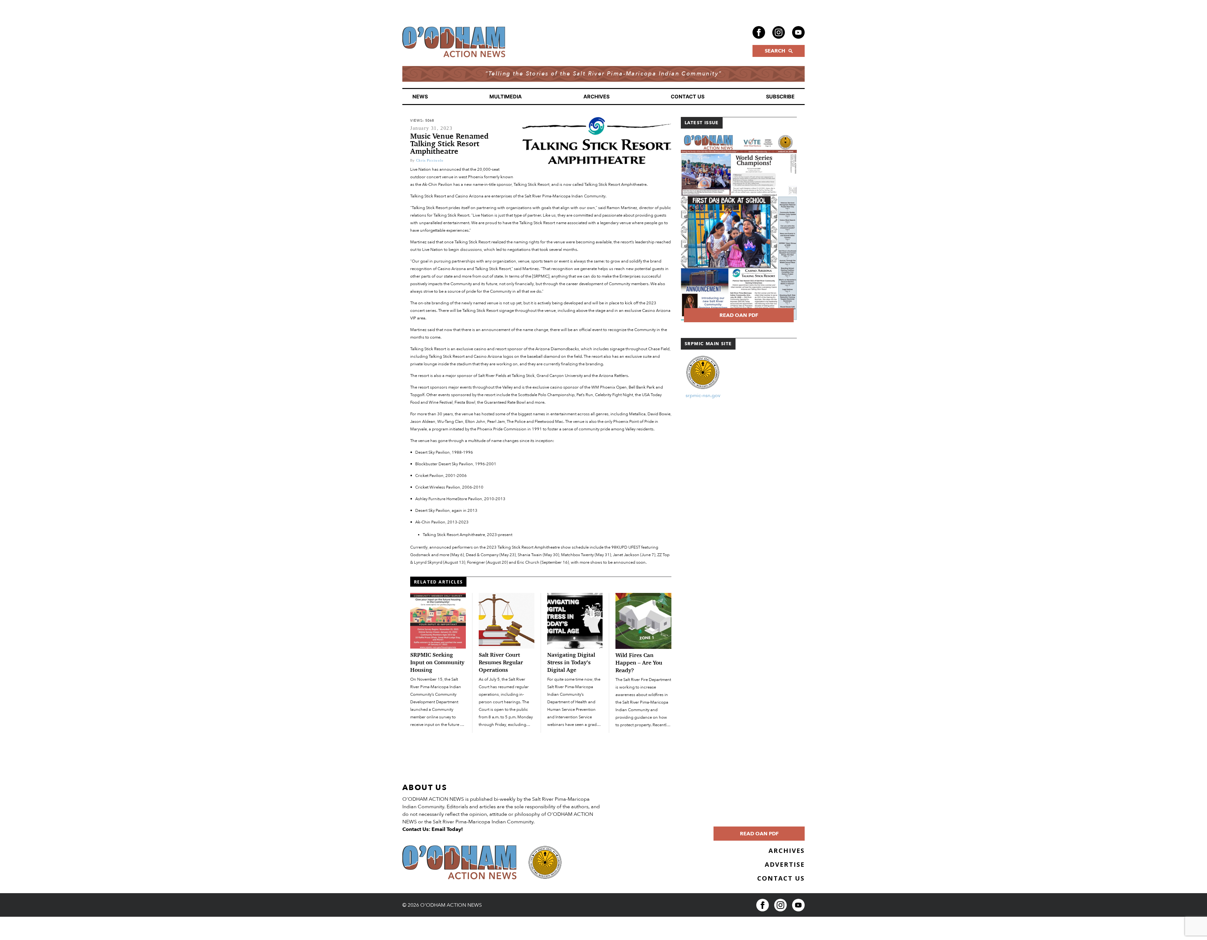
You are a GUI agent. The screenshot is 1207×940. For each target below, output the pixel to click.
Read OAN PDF (738, 315)
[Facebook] (758, 32)
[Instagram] (778, 32)
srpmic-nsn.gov (703, 395)
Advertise (785, 864)
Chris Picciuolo (430, 160)
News (420, 96)
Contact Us (687, 96)
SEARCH (775, 50)
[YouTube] (798, 32)
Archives (596, 96)
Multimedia (505, 96)
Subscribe (780, 96)
